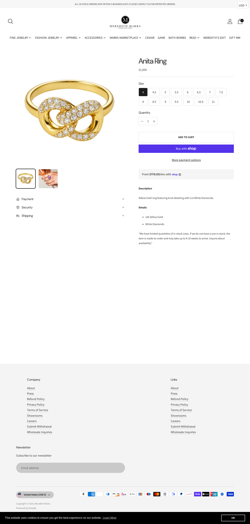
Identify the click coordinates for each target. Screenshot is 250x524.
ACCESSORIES (94, 38)
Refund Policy (36, 399)
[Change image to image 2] (48, 178)
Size (141, 84)
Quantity (144, 113)
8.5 (154, 102)
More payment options (186, 160)
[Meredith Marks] (125, 21)
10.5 (200, 102)
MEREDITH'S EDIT (214, 38)
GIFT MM (234, 38)
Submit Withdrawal (39, 426)
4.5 (154, 92)
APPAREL (72, 38)
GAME (161, 38)
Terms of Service (37, 410)
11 (213, 102)
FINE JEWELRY (19, 38)
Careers (32, 421)
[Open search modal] (10, 21)
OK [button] (233, 518)
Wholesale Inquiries (39, 432)
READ (192, 38)
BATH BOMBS (177, 38)
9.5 (176, 102)
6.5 (199, 92)
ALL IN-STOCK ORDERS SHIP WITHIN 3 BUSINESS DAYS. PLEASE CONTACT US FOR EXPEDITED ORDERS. (125, 4)
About (31, 388)
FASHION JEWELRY (47, 38)
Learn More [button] (109, 517)
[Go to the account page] (230, 21)
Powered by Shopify (26, 508)
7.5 (221, 92)
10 (188, 102)
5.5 (176, 92)
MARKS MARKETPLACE (124, 38)
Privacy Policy (35, 404)
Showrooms (35, 416)
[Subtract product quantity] (154, 121)
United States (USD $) (35, 494)
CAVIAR (149, 38)
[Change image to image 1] (25, 178)
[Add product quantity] (142, 121)
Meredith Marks (42, 503)
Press (30, 393)
